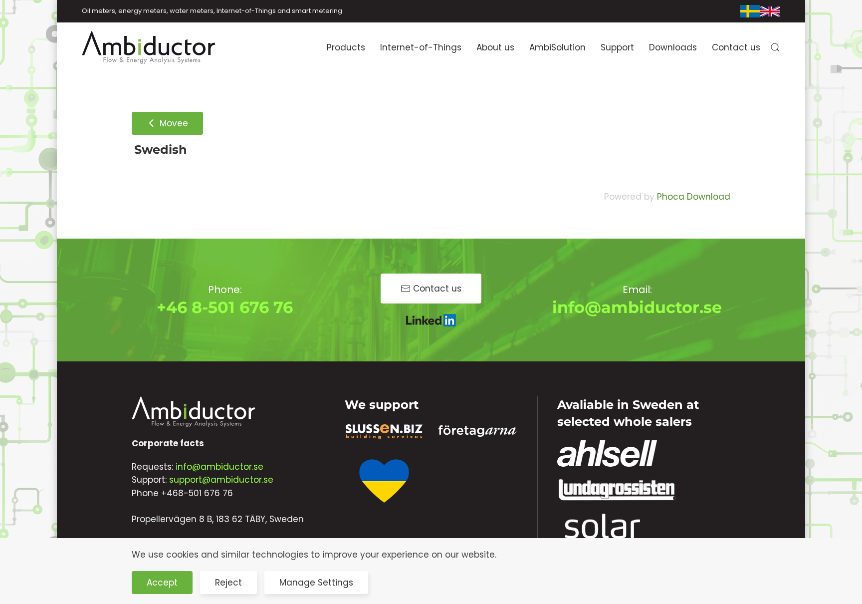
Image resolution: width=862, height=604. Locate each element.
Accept (162, 583)
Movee (172, 123)
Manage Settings (316, 583)
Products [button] (346, 47)
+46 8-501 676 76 (225, 307)
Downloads (673, 47)
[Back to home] (149, 47)
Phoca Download (693, 197)
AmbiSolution (557, 47)
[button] (775, 47)
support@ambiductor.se (221, 480)
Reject (228, 583)
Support (617, 47)
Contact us (736, 47)
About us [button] (495, 47)
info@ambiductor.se (637, 307)
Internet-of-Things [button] (420, 47)
